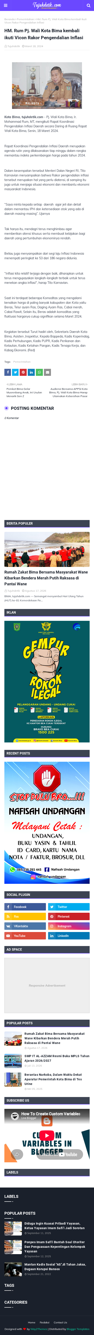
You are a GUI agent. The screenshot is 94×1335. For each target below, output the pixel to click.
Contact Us (60, 1322)
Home (31, 1322)
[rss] (25, 916)
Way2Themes (38, 1329)
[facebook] (25, 907)
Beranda (9, 19)
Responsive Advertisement (47, 985)
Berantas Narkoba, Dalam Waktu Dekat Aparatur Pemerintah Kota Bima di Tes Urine (53, 1079)
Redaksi (44, 1322)
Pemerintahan (25, 19)
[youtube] (25, 935)
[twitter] (69, 907)
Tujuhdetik (13, 46)
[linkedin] (69, 935)
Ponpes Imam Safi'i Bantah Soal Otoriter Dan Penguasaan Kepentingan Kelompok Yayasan (54, 1246)
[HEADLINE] (47, 549)
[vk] (25, 926)
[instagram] (69, 926)
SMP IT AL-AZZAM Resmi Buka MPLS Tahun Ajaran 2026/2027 (57, 1058)
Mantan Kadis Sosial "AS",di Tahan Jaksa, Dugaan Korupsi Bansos (55, 1267)
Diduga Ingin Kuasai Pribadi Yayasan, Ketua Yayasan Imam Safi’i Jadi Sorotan (54, 1226)
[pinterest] (69, 916)
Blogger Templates (78, 1329)
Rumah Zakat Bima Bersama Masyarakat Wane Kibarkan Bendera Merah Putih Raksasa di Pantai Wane (46, 578)
